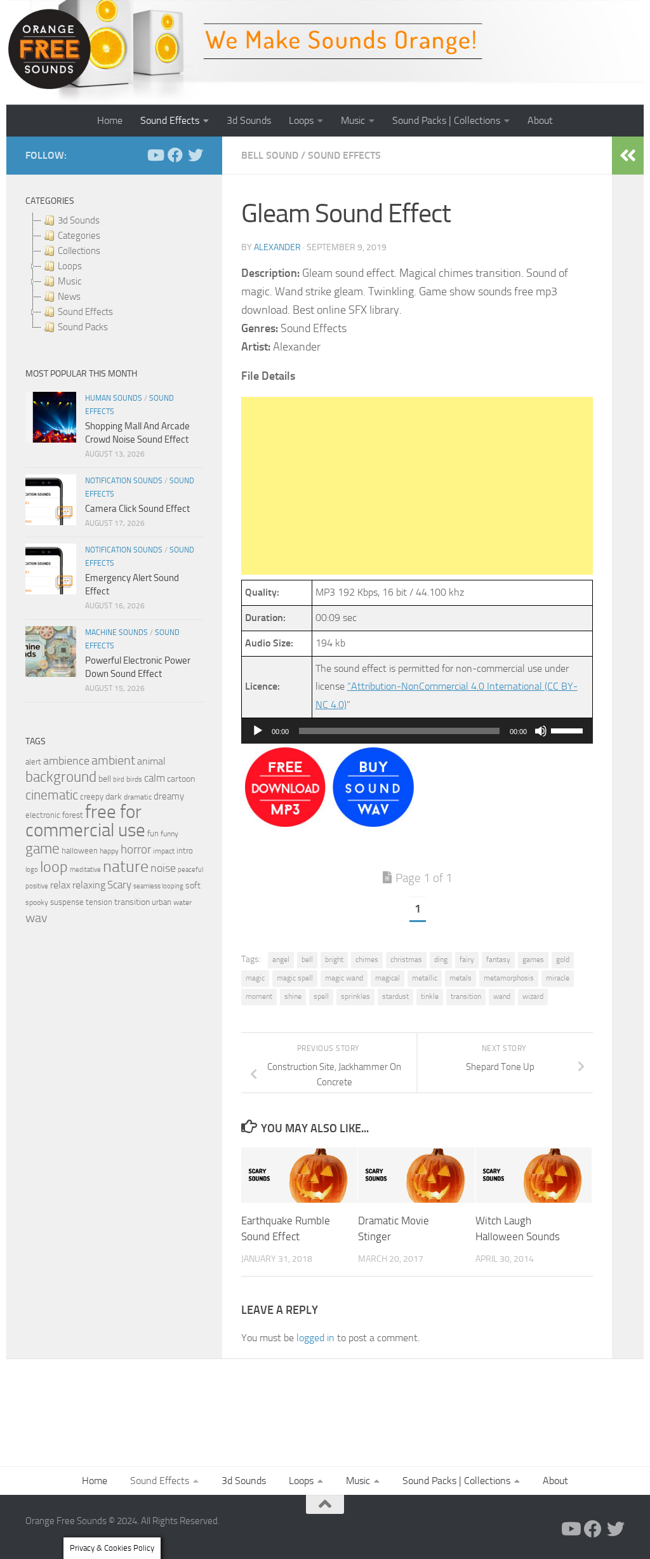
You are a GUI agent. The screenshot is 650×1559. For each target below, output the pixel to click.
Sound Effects (169, 120)
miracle (557, 978)
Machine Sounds (116, 632)
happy (109, 850)
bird (118, 779)
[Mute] (540, 731)
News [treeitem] (69, 296)
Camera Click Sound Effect (137, 508)
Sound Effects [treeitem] (85, 312)
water (182, 902)
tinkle (430, 996)
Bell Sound (269, 155)
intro (184, 850)
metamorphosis (509, 978)
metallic (424, 978)
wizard (532, 996)
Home (110, 120)
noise (163, 868)
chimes (366, 959)
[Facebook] (175, 155)
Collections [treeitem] (79, 251)
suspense (67, 902)
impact (164, 850)
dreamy (169, 796)
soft (193, 885)
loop (54, 866)
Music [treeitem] (69, 281)
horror (136, 850)
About (540, 120)
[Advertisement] (417, 486)
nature (126, 866)
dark (113, 796)
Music (353, 120)
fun (153, 833)
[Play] (257, 731)
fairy (467, 959)
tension (99, 902)
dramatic (138, 797)
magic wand (344, 978)
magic (255, 978)
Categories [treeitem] (79, 235)
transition (466, 996)
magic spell (295, 978)
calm (154, 778)
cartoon (181, 778)
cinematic (51, 795)
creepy (91, 796)
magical (387, 978)
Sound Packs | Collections (446, 120)
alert (33, 761)
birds (134, 779)
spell (321, 996)
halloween (80, 850)
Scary (119, 885)
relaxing (88, 885)
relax (60, 885)
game (42, 848)
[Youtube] (154, 155)
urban (161, 902)
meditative (85, 870)
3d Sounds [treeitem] (79, 220)
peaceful (190, 869)
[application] (417, 731)
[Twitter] (195, 155)
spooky (36, 902)
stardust (395, 996)
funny (169, 833)
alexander (277, 247)
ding (441, 959)
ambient (113, 760)
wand (501, 996)
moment (259, 996)
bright (334, 959)
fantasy (498, 959)
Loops (301, 120)
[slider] (569, 729)
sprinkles (355, 996)
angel (280, 959)
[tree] (114, 274)
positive (36, 886)
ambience (66, 761)
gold (562, 959)
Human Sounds (113, 398)
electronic (42, 815)
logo (31, 870)
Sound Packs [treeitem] (83, 327)
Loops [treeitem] (70, 266)
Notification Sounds (123, 480)
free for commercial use (85, 821)
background (60, 777)
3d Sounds (249, 120)
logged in (315, 1338)
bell (307, 959)
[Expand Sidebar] (628, 156)
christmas (406, 959)
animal (151, 761)
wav (36, 917)
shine (293, 996)
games (533, 959)
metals (460, 978)
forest (72, 815)
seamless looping (158, 886)
